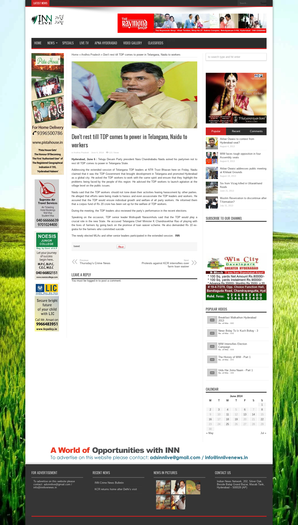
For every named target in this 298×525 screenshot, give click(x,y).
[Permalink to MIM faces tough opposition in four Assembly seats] (212, 163)
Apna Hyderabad (106, 43)
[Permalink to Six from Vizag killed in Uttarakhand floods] (212, 192)
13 (244, 414)
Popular (215, 131)
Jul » (263, 433)
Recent (236, 131)
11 (227, 414)
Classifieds (155, 43)
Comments (256, 131)
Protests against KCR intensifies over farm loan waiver (165, 263)
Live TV (84, 43)
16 (210, 419)
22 (262, 419)
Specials (68, 43)
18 (227, 419)
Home (37, 43)
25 (227, 424)
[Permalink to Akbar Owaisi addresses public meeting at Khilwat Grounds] (212, 178)
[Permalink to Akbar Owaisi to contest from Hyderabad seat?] (212, 148)
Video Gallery (132, 43)
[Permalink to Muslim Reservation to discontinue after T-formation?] (212, 207)
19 (236, 419)
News (51, 43)
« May (209, 433)
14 (253, 414)
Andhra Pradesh (90, 54)
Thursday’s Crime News (95, 262)
